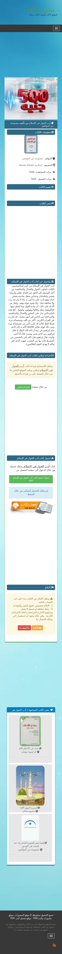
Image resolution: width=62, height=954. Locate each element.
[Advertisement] (31, 56)
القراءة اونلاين (23, 387)
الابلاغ (36, 628)
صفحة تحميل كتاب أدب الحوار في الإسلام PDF (31, 479)
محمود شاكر (29, 811)
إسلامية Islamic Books (30, 165)
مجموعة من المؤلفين (32, 158)
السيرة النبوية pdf (29, 807)
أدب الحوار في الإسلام (39, 123)
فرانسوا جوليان (29, 752)
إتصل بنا (23, 628)
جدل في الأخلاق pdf (29, 748)
